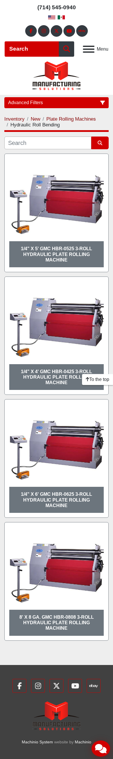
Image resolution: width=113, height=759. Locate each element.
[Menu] (88, 49)
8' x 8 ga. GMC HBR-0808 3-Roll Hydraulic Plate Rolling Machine (56, 623)
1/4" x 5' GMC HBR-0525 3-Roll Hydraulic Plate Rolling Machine (56, 254)
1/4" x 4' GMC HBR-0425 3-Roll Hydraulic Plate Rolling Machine (56, 377)
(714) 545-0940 (56, 7)
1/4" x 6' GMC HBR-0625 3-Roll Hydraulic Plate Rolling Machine (56, 500)
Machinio (83, 742)
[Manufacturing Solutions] (56, 715)
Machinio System (37, 742)
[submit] (66, 49)
